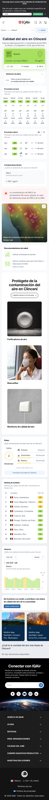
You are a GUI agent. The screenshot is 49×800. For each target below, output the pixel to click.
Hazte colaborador (12, 606)
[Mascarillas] (24, 362)
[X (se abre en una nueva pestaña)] (19, 694)
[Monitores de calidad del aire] (24, 406)
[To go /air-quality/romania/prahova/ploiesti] (25, 520)
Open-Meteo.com (27, 468)
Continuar (38, 14)
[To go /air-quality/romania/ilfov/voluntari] (25, 534)
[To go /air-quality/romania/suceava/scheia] (25, 506)
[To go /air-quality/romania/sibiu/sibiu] (25, 529)
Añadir (43, 30)
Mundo (3, 30)
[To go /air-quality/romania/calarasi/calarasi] (25, 525)
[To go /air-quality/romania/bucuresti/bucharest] (25, 538)
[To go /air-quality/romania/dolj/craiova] (25, 515)
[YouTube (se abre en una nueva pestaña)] (24, 694)
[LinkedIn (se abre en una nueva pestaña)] (36, 694)
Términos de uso (24, 786)
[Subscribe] (41, 685)
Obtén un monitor (18, 267)
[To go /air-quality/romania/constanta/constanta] (25, 511)
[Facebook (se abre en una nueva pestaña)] (13, 694)
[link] (35, 22)
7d (44, 132)
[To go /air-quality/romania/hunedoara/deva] (25, 497)
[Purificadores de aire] (24, 319)
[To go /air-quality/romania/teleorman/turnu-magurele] (25, 502)
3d (39, 132)
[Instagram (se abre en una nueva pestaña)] (30, 694)
